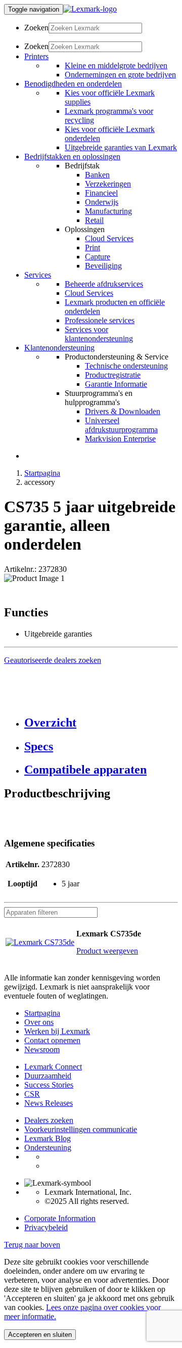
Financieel (101, 193)
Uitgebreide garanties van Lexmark (121, 147)
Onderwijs (101, 202)
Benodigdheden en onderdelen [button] (73, 83)
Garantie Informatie (116, 384)
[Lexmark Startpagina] (90, 9)
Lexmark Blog (47, 1138)
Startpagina (42, 473)
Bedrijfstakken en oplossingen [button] (72, 156)
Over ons (39, 1022)
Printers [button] (36, 56)
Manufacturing (108, 211)
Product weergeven (107, 951)
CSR (32, 1094)
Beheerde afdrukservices (104, 284)
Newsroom (42, 1049)
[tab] (101, 723)
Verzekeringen (108, 183)
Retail (94, 220)
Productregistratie (113, 375)
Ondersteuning (47, 1147)
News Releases (48, 1103)
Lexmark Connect (53, 1066)
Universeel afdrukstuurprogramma (121, 425)
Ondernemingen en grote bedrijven (120, 74)
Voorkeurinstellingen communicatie (80, 1129)
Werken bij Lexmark (57, 1031)
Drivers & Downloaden (122, 411)
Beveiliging (103, 265)
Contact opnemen (52, 1040)
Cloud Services (109, 238)
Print (92, 247)
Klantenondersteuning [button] (59, 347)
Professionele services (99, 320)
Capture (97, 256)
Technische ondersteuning (126, 366)
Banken (97, 174)
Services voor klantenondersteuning (99, 334)
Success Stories (48, 1085)
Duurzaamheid (47, 1075)
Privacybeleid (46, 1227)
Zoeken (36, 27)
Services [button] (37, 275)
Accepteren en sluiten (40, 1334)
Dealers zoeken (48, 1120)
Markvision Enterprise (120, 438)
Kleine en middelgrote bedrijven (116, 65)
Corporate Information (60, 1218)
